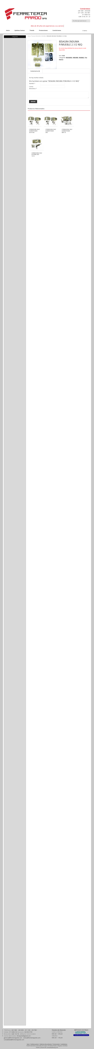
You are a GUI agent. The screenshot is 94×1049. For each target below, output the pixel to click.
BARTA (13, 845)
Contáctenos (57, 30)
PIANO (13, 189)
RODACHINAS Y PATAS (12, 361)
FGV (12, 649)
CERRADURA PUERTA (15, 346)
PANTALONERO (17, 419)
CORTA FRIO (14, 155)
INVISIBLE (13, 211)
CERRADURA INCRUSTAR (13, 355)
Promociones (43, 30)
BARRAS (13, 394)
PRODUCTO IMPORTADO (13, 869)
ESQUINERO (18, 439)
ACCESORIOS (14, 115)
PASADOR (14, 94)
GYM (12, 793)
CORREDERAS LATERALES (13, 388)
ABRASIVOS (9, 49)
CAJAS (12, 512)
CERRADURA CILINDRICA (13, 295)
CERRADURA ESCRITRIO (13, 350)
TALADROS (14, 136)
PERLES (13, 734)
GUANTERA (14, 276)
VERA (13, 785)
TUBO (12, 374)
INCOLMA (13, 745)
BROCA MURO (18, 554)
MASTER (13, 693)
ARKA (12, 839)
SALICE (13, 801)
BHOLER (13, 636)
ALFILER (13, 996)
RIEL (12, 379)
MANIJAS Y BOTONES (12, 589)
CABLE (12, 520)
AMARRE (13, 991)
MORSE (13, 688)
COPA (12, 1010)
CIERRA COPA (14, 977)
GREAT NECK (14, 644)
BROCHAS (13, 601)
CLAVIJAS (13, 504)
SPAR (12, 668)
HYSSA (13, 657)
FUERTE (13, 853)
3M (12, 691)
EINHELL (8, 40)
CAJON (13, 270)
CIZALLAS (13, 536)
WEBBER (13, 163)
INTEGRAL (13, 216)
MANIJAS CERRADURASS (14, 330)
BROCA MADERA (17, 571)
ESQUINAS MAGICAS (15, 442)
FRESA (12, 975)
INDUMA (75, 57)
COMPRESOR (14, 614)
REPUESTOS (18, 619)
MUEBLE (44, 36)
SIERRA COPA (14, 1007)
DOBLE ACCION (15, 232)
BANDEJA (17, 487)
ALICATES (14, 586)
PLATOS (17, 428)
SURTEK (13, 865)
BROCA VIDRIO (17, 566)
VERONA (13, 673)
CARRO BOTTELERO (16, 458)
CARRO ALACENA (17, 463)
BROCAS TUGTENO (15, 545)
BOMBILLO (14, 526)
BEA (12, 685)
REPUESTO (17, 147)
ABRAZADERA (18, 1020)
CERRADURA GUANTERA (13, 337)
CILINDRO (13, 259)
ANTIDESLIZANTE (17, 66)
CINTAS (13, 54)
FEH (12, 826)
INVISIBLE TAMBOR (15, 207)
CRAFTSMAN (14, 929)
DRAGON (13, 663)
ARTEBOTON (14, 764)
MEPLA (13, 807)
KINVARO (13, 750)
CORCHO (13, 993)
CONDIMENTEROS (17, 449)
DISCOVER (8, 43)
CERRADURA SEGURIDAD (13, 300)
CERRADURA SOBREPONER (13, 286)
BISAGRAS (38, 36)
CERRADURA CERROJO (13, 312)
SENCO (13, 892)
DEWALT (13, 924)
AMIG (13, 878)
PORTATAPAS (18, 430)
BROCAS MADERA (15, 580)
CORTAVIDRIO (15, 149)
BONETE (13, 972)
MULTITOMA (14, 518)
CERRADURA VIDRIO (15, 282)
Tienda (32, 30)
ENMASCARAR (18, 57)
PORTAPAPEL (18, 433)
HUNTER (13, 638)
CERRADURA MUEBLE (15, 291)
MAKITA (13, 908)
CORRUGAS (14, 91)
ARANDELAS (14, 980)
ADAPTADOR (14, 397)
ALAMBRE (13, 529)
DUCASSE (13, 660)
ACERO (13, 178)
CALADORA (14, 139)
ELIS (12, 701)
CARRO (16, 466)
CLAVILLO (13, 950)
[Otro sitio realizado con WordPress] (26, 20)
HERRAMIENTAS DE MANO (12, 532)
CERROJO (13, 358)
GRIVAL (13, 919)
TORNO (16, 425)
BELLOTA (13, 641)
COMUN (13, 254)
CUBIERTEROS (18, 446)
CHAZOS (13, 964)
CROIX (12, 704)
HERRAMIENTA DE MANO (12, 130)
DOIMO (13, 799)
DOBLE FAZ (17, 62)
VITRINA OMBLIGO (16, 278)
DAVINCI (13, 927)
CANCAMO (14, 80)
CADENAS (13, 86)
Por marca (9, 630)
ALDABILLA (14, 999)
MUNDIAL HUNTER (16, 737)
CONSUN (13, 831)
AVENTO (13, 758)
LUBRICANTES (9, 625)
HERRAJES (9, 88)
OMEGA (13, 219)
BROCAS (13, 551)
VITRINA (13, 268)
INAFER (13, 791)
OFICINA (13, 108)
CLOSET (13, 121)
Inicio (8, 30)
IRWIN (13, 902)
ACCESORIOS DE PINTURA (12, 598)
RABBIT (13, 707)
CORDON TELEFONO (16, 496)
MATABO (13, 804)
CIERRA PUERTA (15, 265)
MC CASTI (13, 875)
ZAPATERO (17, 402)
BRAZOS (13, 99)
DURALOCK (14, 633)
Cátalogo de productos (46, 1044)
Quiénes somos (34, 1044)
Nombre (32, 83)
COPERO (17, 118)
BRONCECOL (14, 766)
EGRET (13, 726)
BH (12, 788)
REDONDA (14, 176)
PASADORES (14, 96)
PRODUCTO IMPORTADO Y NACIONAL (13, 680)
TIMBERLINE (14, 863)
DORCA (13, 718)
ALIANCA (13, 812)
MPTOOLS (14, 945)
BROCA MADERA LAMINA (17, 575)
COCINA (13, 123)
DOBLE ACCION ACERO (14, 193)
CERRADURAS (10, 257)
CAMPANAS (18, 472)
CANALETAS (14, 510)
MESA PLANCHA (17, 409)
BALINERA (14, 249)
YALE (12, 847)
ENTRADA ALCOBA (16, 303)
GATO (13, 829)
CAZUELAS (14, 592)
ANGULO (13, 985)
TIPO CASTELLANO (14, 169)
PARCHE (13, 222)
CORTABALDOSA (15, 152)
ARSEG (8, 46)
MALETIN (13, 201)
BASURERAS (18, 474)
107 (15, 240)
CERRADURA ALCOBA (15, 316)
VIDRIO (13, 181)
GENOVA (13, 796)
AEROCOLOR (14, 897)
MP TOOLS (14, 921)
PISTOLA (13, 969)
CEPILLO (13, 538)
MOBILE (13, 834)
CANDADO (8, 72)
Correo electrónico (33, 87)
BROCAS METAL (15, 548)
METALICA (13, 1018)
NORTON (13, 676)
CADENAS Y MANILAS (11, 83)
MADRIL (13, 1004)
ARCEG (13, 712)
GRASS (13, 823)
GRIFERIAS (8, 604)
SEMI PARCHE (15, 173)
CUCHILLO (17, 144)
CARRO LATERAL (17, 454)
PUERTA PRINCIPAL (15, 307)
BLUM (12, 881)
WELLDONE (14, 911)
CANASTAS (17, 469)
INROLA (13, 810)
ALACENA (17, 484)
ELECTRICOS (9, 490)
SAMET (13, 753)
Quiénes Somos (20, 30)
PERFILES (13, 382)
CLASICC (13, 820)
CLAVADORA (14, 158)
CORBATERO (14, 392)
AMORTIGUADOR (17, 481)
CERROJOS (14, 333)
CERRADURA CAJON (15, 321)
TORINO (13, 815)
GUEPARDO (14, 739)
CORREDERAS (16, 112)
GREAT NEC (14, 932)
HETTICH (13, 818)
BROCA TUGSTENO (16, 562)
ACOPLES (13, 607)
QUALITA (13, 783)
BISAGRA (13, 243)
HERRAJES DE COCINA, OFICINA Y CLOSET (11, 365)
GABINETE (13, 227)
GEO (12, 699)
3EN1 (12, 935)
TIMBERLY (13, 905)
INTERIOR (14, 213)
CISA (12, 728)
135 (15, 238)
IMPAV (13, 856)
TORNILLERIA (9, 77)
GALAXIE (13, 742)
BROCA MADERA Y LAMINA (17, 557)
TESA (12, 850)
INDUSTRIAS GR (15, 761)
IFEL (12, 913)
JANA (12, 772)
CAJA (12, 515)
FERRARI (13, 756)
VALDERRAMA (14, 894)
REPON (13, 652)
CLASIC (13, 671)
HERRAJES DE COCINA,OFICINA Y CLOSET (12, 103)
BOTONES (13, 523)
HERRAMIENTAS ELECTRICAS (12, 610)
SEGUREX (13, 723)
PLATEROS (17, 436)
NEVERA (13, 166)
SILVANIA (13, 774)
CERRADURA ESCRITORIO (13, 341)
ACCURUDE (14, 646)
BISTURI (13, 583)
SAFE (12, 696)
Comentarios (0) (35, 71)
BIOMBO (13, 246)
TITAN (12, 942)
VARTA (13, 715)
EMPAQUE (17, 59)
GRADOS (13, 235)
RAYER (13, 873)
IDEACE (8, 69)
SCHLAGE (14, 710)
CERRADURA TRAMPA (13, 325)
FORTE (13, 886)
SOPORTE (13, 376)
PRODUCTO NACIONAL (13, 938)
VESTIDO (17, 412)
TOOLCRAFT (14, 777)
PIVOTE (13, 184)
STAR (12, 837)
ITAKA (12, 655)
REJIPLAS (13, 731)
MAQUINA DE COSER (15, 197)
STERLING (13, 665)
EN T (12, 230)
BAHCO (13, 916)
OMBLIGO (13, 273)
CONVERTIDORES (17, 500)
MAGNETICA (14, 1002)
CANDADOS (9, 75)
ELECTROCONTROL (15, 859)
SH (12, 780)
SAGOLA (13, 769)
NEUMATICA (14, 622)
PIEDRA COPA (14, 51)
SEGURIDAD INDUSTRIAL (12, 628)
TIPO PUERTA (14, 224)
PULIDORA (14, 133)
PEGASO (13, 747)
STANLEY (13, 889)
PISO (12, 186)
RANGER (13, 884)
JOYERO (16, 415)
